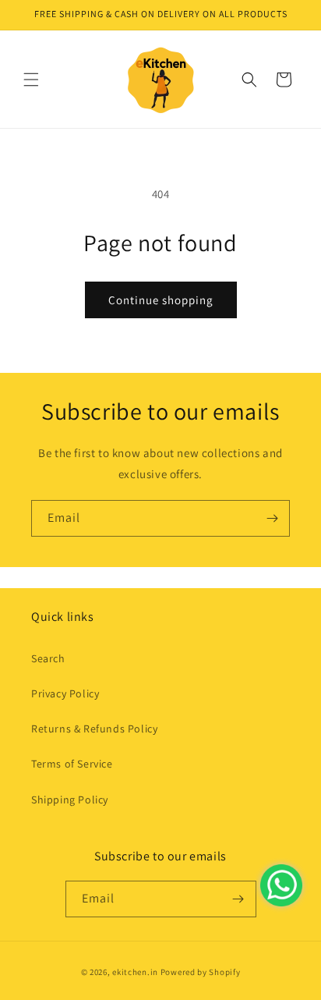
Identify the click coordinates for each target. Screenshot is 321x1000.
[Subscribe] (272, 518)
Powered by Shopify (200, 971)
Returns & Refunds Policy (94, 729)
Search (48, 658)
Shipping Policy (69, 800)
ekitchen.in (135, 971)
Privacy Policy (65, 693)
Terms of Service (72, 764)
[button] (31, 79)
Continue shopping (160, 300)
